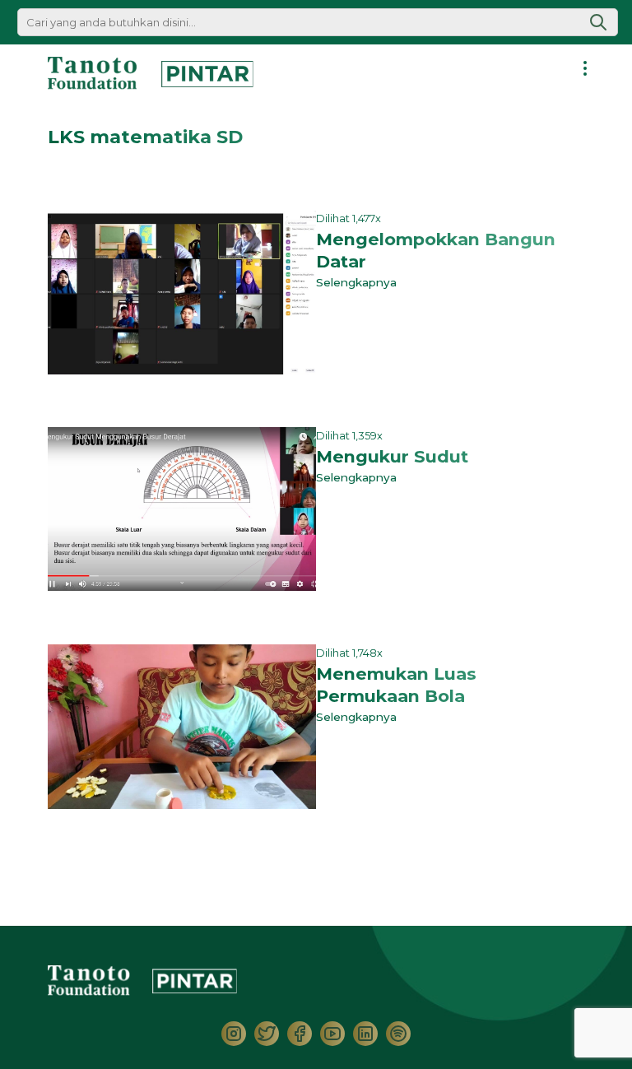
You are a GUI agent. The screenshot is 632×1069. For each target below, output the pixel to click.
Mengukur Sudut (392, 456)
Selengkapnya (359, 282)
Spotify (398, 1033)
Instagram (233, 1033)
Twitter (266, 1033)
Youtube (332, 1033)
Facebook (299, 1033)
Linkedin (365, 1033)
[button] (598, 22)
